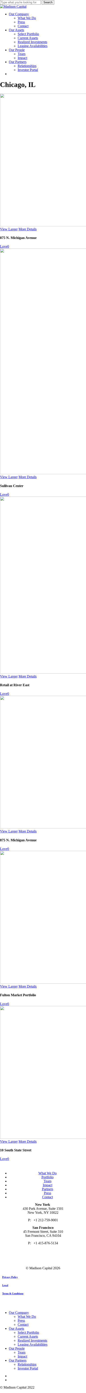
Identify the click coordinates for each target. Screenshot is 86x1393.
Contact (47, 1197)
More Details (28, 229)
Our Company (19, 1312)
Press (47, 1193)
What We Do (47, 1173)
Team (47, 1181)
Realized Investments (32, 1340)
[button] (10, 1277)
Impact (47, 1185)
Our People (17, 1348)
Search (47, 2)
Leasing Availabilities (32, 1344)
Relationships (27, 1364)
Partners (47, 1189)
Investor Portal (28, 1368)
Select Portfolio (28, 1332)
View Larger (9, 229)
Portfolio (47, 1177)
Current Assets (28, 1336)
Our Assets (16, 1328)
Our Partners (17, 1360)
